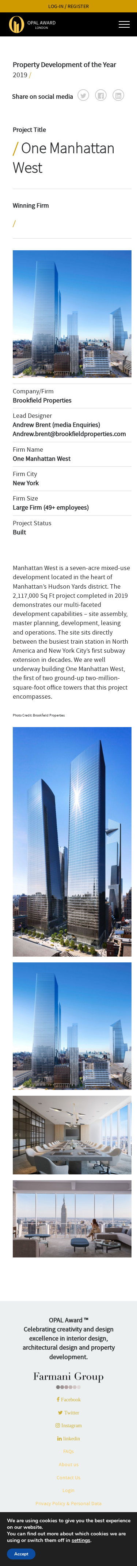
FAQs (68, 1451)
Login (68, 1490)
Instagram (71, 1425)
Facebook (70, 1399)
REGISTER (78, 6)
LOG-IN (56, 6)
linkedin (71, 1438)
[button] (83, 95)
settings (81, 1540)
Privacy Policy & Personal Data (68, 1503)
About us (69, 1464)
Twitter (71, 1412)
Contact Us (68, 1477)
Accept (21, 1554)
